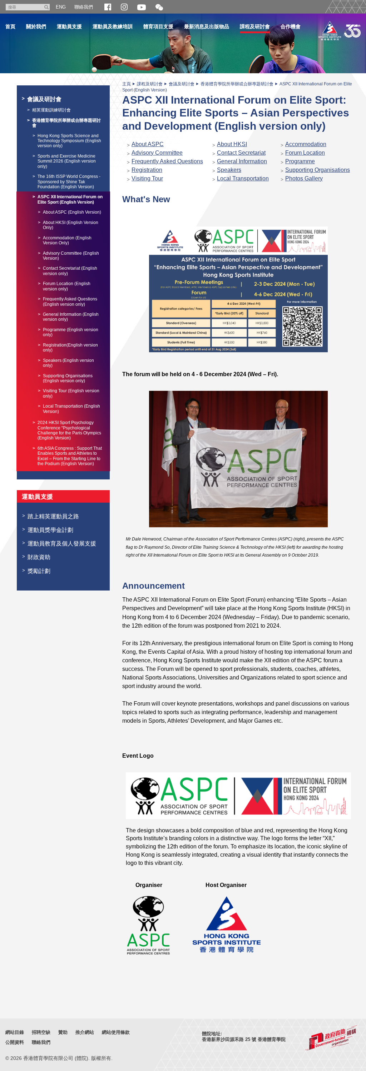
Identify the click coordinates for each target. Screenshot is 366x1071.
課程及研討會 (255, 26)
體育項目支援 (158, 26)
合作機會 (291, 26)
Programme (300, 161)
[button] (159, 8)
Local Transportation (243, 178)
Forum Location (305, 152)
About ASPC (148, 144)
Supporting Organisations (317, 169)
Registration (147, 169)
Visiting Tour (147, 178)
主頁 (126, 83)
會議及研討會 (181, 83)
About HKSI (232, 144)
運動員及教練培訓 (113, 26)
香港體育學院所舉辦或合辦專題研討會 (237, 83)
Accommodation (305, 144)
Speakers (229, 169)
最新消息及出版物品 (206, 26)
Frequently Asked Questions (167, 161)
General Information (242, 161)
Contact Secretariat (241, 152)
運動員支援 (69, 26)
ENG (61, 7)
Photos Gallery (304, 178)
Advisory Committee (157, 152)
